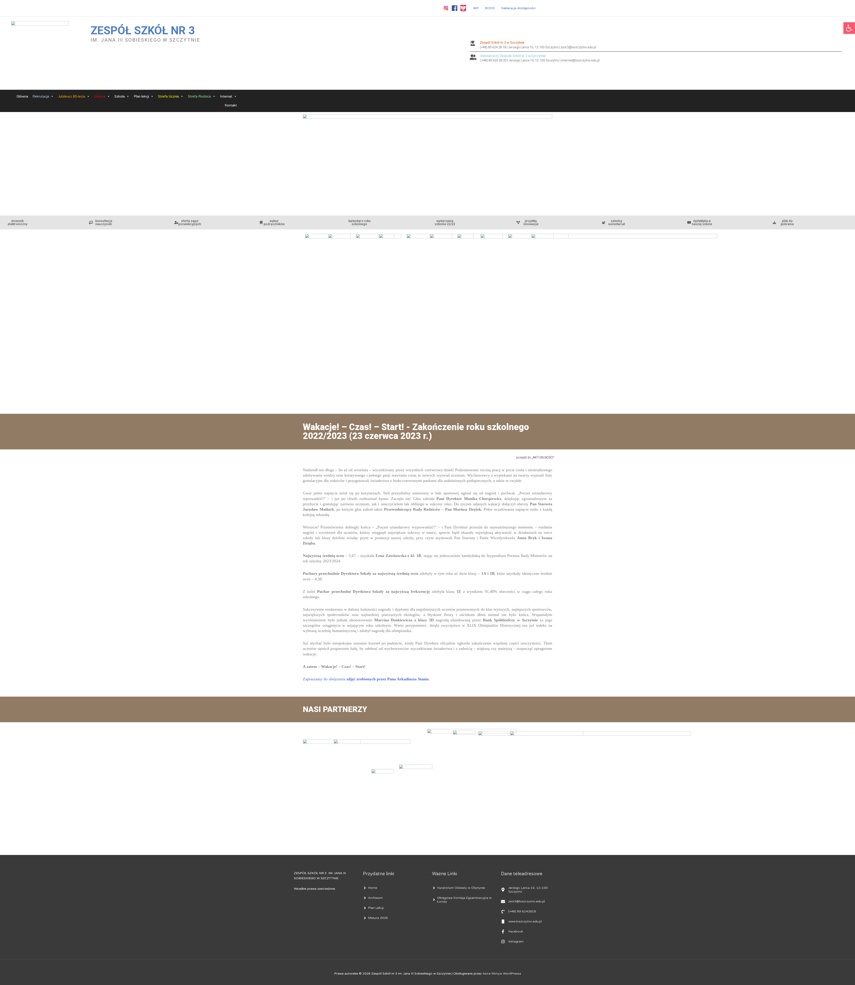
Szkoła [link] (119, 96)
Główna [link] (22, 96)
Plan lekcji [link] (141, 96)
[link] (849, 28)
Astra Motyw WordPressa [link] (501, 973)
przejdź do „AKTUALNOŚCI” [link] (535, 457)
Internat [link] (226, 96)
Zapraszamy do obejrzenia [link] (366, 679)
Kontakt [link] (231, 105)
